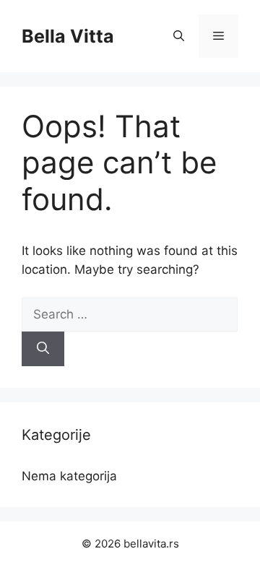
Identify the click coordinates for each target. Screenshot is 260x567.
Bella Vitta (68, 36)
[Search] (43, 349)
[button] (179, 36)
